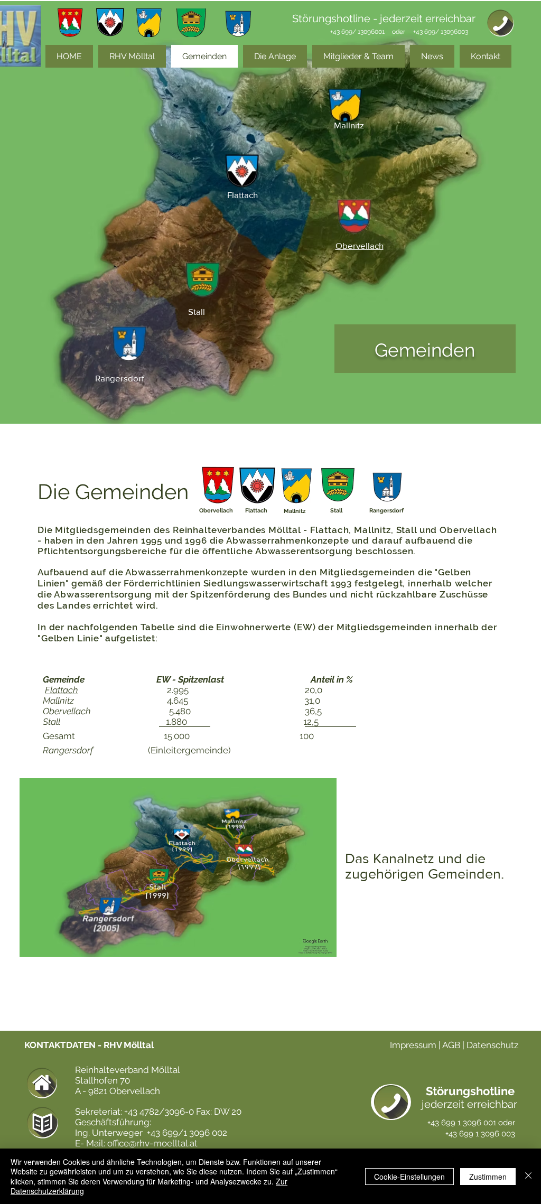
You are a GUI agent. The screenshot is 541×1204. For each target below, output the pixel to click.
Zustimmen (488, 1176)
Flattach (61, 690)
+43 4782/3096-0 (159, 1111)
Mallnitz (59, 700)
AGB (452, 1045)
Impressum (413, 1045)
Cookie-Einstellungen (409, 1176)
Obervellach (68, 711)
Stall (52, 721)
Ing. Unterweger (110, 1132)
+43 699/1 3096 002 (187, 1132)
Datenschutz (492, 1045)
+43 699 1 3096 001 (461, 1122)
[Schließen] (528, 1176)
